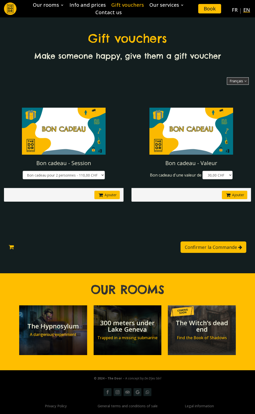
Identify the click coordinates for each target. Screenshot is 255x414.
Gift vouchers (127, 5)
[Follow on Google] (137, 392)
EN (246, 10)
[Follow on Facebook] (108, 392)
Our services (164, 5)
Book (210, 8)
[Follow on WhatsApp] (147, 392)
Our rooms (46, 5)
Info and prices (87, 5)
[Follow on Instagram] (118, 392)
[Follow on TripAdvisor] (127, 392)
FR (235, 10)
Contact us (108, 13)
